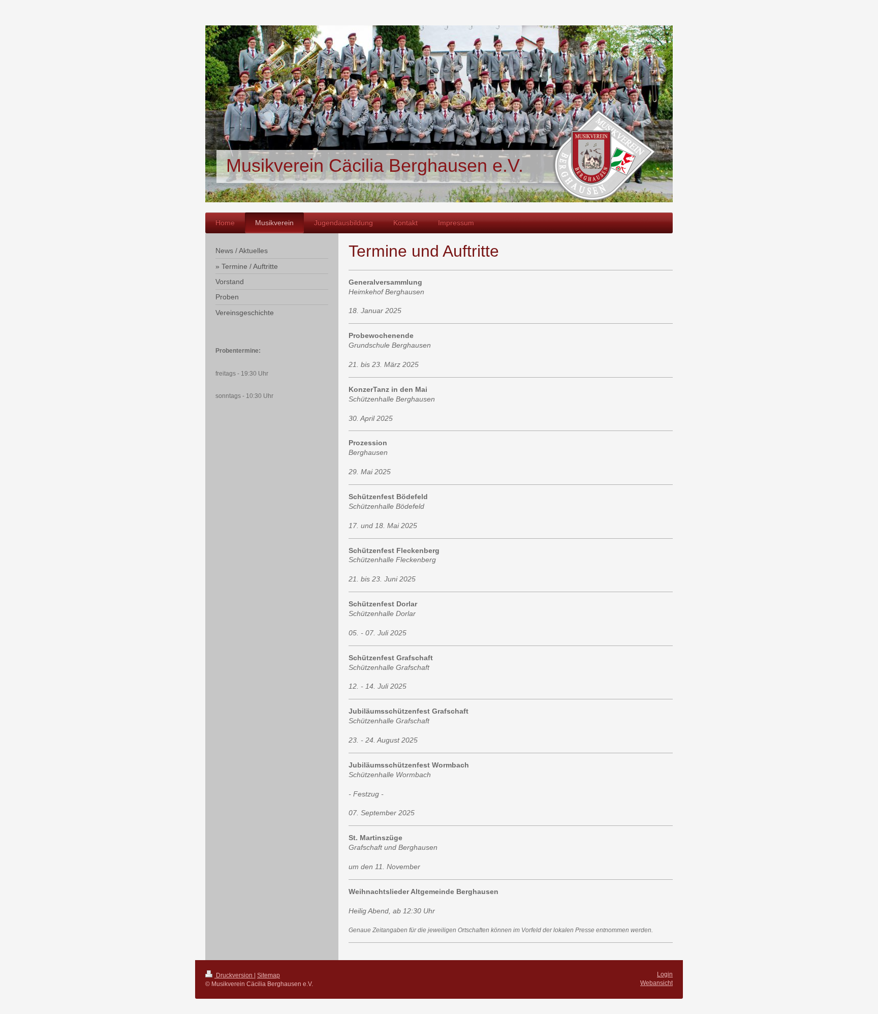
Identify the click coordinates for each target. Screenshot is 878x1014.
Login (665, 974)
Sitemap (268, 975)
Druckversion (234, 975)
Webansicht (656, 983)
